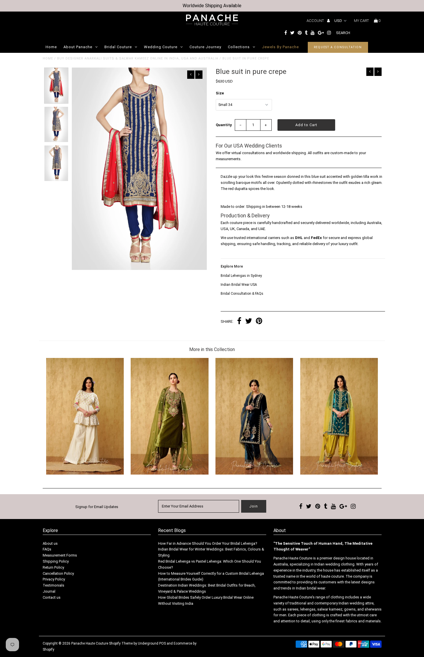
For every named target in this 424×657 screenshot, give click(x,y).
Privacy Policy (54, 579)
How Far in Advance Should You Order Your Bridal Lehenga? (207, 543)
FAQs (47, 549)
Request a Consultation (338, 47)
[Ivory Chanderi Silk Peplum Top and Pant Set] (85, 473)
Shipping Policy (56, 561)
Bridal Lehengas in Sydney (241, 276)
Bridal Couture (118, 47)
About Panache (77, 47)
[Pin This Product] (259, 321)
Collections (239, 47)
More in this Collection (212, 349)
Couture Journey (205, 47)
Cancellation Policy (58, 573)
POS (162, 643)
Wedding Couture (160, 47)
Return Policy (53, 567)
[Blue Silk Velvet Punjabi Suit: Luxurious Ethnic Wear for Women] (254, 473)
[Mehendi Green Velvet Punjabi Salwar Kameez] (169, 473)
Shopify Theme (121, 643)
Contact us (52, 597)
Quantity (224, 125)
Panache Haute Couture (89, 643)
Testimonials (53, 585)
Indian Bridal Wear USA (239, 285)
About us (50, 543)
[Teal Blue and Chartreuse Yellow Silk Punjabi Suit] (339, 473)
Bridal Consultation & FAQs (242, 294)
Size (220, 93)
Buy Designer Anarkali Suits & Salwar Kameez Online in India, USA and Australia (137, 58)
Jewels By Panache (280, 47)
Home (51, 47)
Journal (49, 591)
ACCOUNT (316, 20)
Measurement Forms (60, 555)
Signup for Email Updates (96, 507)
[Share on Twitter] (248, 321)
